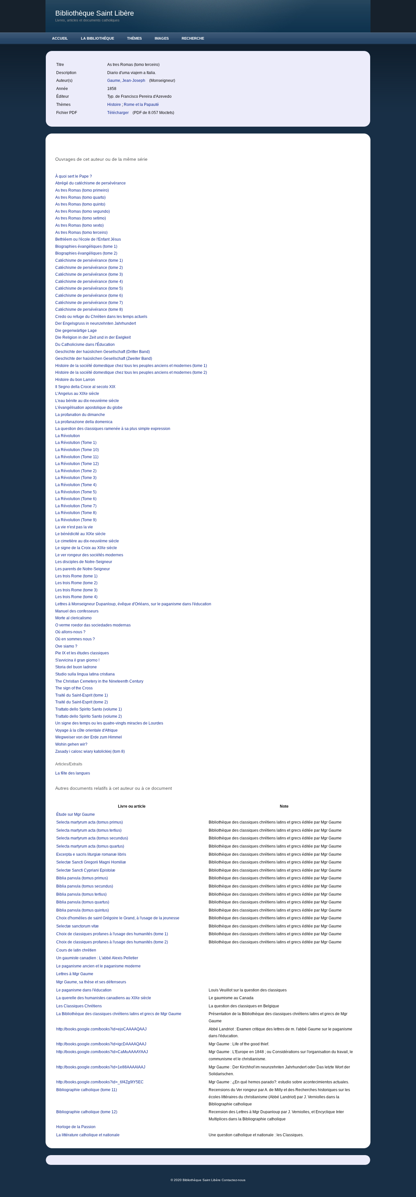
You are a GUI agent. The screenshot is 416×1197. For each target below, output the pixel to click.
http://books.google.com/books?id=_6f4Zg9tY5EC (100, 1082)
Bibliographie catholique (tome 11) (86, 1090)
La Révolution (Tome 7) (76, 506)
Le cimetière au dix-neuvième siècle (87, 541)
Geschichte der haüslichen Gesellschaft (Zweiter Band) (103, 358)
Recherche (193, 38)
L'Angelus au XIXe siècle (77, 393)
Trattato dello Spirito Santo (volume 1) (88, 709)
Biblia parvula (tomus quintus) (82, 910)
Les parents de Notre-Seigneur (82, 569)
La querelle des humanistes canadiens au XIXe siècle (103, 998)
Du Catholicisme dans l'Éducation (85, 344)
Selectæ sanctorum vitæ (77, 926)
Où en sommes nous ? (75, 639)
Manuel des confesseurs (76, 611)
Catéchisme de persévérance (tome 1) (89, 260)
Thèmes (134, 38)
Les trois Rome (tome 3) (76, 590)
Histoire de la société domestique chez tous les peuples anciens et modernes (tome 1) (131, 365)
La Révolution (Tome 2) (76, 471)
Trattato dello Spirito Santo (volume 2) (88, 716)
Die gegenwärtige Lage (76, 330)
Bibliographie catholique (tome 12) (86, 1112)
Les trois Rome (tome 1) (76, 576)
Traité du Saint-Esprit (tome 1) (81, 695)
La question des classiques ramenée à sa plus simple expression (112, 428)
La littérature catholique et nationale (88, 1135)
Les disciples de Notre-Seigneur (83, 562)
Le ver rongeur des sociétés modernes (89, 555)
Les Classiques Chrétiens (79, 1006)
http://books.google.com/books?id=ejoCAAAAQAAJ (101, 1029)
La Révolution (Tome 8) (76, 512)
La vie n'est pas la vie (74, 527)
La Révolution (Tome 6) (76, 499)
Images (162, 38)
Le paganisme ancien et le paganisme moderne (98, 966)
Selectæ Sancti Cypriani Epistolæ (85, 870)
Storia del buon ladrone (76, 667)
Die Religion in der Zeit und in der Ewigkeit (93, 337)
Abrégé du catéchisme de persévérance (90, 183)
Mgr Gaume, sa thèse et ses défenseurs (91, 982)
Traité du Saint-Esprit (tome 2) (81, 702)
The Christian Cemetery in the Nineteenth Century (99, 681)
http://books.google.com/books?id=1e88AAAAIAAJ (100, 1067)
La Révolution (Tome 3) (76, 477)
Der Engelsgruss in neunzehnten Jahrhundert (95, 323)
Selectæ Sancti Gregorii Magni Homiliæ (91, 862)
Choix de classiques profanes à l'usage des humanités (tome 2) (112, 942)
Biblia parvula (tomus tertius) (81, 894)
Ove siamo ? (66, 646)
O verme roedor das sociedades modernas (93, 625)
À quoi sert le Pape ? (73, 176)
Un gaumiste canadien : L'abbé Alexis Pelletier (97, 958)
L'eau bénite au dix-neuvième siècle (87, 400)
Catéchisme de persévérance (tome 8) (89, 309)
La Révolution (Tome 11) (76, 457)
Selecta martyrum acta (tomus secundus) (92, 838)
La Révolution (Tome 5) (76, 492)
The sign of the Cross (74, 688)
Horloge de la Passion (76, 1127)
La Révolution (67, 436)
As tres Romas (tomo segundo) (82, 211)
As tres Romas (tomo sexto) (79, 225)
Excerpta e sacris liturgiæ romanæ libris (91, 854)
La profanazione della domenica (83, 422)
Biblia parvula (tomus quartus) (82, 902)
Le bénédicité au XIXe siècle (80, 534)
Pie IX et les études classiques (82, 653)
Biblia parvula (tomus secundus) (84, 886)
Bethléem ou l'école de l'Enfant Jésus (88, 239)
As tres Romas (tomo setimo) (80, 218)
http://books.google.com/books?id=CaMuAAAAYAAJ (102, 1052)
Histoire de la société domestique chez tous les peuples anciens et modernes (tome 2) (131, 372)
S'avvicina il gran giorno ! (77, 660)
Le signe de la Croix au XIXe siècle (86, 548)
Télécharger (118, 112)
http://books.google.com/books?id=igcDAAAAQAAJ (101, 1044)
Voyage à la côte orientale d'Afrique (86, 730)
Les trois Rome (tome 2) (76, 583)
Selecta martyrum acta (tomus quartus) (90, 846)
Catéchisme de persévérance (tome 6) (89, 295)
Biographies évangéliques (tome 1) (86, 246)
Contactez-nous (233, 1180)
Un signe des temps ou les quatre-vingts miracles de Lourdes (109, 723)
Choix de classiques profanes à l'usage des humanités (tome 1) (112, 934)
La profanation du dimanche (80, 414)
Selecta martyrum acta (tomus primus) (89, 822)
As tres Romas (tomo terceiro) (81, 232)
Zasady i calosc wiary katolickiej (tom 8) (90, 751)
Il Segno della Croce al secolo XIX (85, 386)
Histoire (114, 104)
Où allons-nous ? (70, 632)
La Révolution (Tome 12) (77, 463)
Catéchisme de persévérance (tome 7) (89, 302)
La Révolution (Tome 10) (77, 449)
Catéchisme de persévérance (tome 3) (89, 274)
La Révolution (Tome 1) (76, 442)
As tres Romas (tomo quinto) (80, 204)
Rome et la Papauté (141, 104)
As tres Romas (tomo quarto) (80, 197)
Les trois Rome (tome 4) (76, 597)
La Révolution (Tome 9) (76, 520)
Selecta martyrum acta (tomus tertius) (89, 830)
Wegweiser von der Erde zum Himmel (88, 737)
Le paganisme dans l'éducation (83, 990)
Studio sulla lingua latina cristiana (85, 674)
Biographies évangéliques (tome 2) (86, 253)
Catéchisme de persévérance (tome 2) (89, 267)
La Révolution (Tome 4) (76, 485)
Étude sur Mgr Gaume (75, 814)
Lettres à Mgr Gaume (74, 974)
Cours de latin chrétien (76, 950)
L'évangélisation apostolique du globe (89, 407)
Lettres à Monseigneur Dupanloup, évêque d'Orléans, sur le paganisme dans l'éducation (133, 604)
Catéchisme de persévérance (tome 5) (89, 288)
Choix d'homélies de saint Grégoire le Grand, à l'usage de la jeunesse (117, 918)
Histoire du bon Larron (75, 379)
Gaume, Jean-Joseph (126, 80)
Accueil (60, 38)
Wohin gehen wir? (71, 744)
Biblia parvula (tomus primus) (82, 878)
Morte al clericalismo (73, 618)
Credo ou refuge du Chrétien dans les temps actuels (101, 316)
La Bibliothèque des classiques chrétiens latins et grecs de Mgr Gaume (118, 1014)
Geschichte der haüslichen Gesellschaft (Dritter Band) (102, 351)
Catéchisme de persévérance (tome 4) (89, 281)
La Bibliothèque (97, 38)
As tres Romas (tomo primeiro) (82, 190)
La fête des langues (72, 773)
